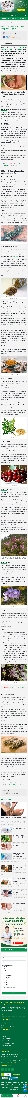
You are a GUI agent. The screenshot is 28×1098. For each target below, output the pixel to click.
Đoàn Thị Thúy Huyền (11, 33)
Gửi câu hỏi (14, 993)
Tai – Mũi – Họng (8, 975)
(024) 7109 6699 (7, 1019)
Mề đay (5, 968)
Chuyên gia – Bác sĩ (6, 1038)
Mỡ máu (6, 982)
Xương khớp (11, 22)
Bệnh (7, 22)
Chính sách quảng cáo (7, 1048)
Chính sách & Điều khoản (8, 1043)
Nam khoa (6, 966)
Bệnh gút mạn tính (7, 783)
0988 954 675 (12, 1063)
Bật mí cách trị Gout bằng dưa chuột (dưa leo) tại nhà (19, 836)
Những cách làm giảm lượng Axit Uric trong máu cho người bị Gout (19, 855)
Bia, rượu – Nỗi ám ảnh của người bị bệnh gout (19, 866)
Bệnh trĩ (6, 972)
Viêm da (6, 970)
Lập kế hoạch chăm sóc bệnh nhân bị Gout (19, 891)
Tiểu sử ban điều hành (7, 1041)
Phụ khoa (6, 980)
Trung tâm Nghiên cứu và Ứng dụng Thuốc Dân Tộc (14, 14)
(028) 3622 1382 (7, 1029)
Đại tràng (6, 984)
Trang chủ (4, 18)
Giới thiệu (4, 1036)
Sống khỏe (24, 18)
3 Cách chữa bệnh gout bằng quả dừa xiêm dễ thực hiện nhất (20, 880)
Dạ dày (5, 973)
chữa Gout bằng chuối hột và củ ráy (16, 785)
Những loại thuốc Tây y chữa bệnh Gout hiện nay (19, 827)
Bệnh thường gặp (12, 18)
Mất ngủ (6, 979)
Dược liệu (19, 18)
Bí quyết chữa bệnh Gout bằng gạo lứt (19, 844)
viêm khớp (15, 256)
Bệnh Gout (16, 22)
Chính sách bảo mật (6, 1045)
